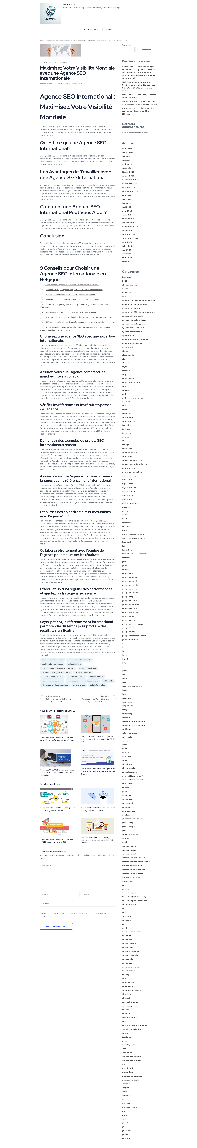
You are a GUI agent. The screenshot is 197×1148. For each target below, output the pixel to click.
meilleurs (126, 729)
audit (124, 394)
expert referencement (133, 534)
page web (126, 795)
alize (124, 359)
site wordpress (129, 1006)
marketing (127, 713)
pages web (127, 799)
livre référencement (132, 686)
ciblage (125, 444)
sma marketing (129, 1017)
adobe (125, 289)
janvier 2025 (128, 222)
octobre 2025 (129, 187)
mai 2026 (126, 160)
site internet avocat (132, 990)
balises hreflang (74, 664)
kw (123, 674)
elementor (127, 522)
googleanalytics (130, 639)
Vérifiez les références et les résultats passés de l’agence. (71, 294)
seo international (79, 84)
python (125, 838)
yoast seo (127, 1130)
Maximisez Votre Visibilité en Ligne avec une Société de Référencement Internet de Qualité (57, 772)
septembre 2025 (130, 191)
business (126, 433)
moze (124, 745)
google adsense (129, 577)
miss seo (126, 741)
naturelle (126, 756)
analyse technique (131, 382)
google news (128, 616)
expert (125, 530)
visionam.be (69, 4)
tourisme (126, 1037)
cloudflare (127, 448)
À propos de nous (91, 29)
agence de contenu (131, 308)
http (124, 663)
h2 (123, 647)
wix (123, 1099)
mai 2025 (126, 207)
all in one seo (128, 363)
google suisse (128, 632)
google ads (127, 573)
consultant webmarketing (134, 464)
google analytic (129, 589)
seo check (127, 939)
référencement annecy (133, 858)
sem (124, 912)
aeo (124, 296)
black (124, 409)
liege (124, 678)
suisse (125, 1033)
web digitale (128, 1068)
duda (124, 515)
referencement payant (133, 873)
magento (126, 698)
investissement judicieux (52, 676)
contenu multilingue (87, 668)
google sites (128, 628)
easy (124, 518)
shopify (125, 974)
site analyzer (128, 982)
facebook (126, 542)
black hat (126, 413)
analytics (126, 386)
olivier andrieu (129, 768)
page (124, 791)
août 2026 (127, 148)
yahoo (125, 1123)
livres (125, 690)
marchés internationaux (52, 681)
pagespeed (127, 803)
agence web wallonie (132, 343)
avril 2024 (127, 257)
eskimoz (126, 526)
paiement (126, 807)
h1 (123, 643)
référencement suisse (133, 877)
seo (124, 924)
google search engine (132, 624)
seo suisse (127, 963)
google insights (129, 608)
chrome (126, 441)
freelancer (127, 557)
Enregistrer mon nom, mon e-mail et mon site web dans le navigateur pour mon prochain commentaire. (73, 914)
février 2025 (128, 219)
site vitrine (127, 994)
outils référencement (132, 776)
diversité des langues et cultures (56, 672)
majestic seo (128, 706)
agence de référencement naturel (54, 84)
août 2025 (127, 195)
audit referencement (132, 398)
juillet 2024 (127, 246)
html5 (125, 659)
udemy (125, 1041)
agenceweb (127, 347)
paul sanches (128, 811)
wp (123, 1111)
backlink (126, 402)
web (124, 1064)
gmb (124, 561)
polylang (126, 815)
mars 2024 (127, 261)
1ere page (127, 277)
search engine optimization (135, 900)
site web (126, 998)
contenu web (128, 468)
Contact (109, 29)
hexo (124, 655)
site (124, 978)
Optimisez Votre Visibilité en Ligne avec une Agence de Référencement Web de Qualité (98, 771)
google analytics (130, 593)
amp (124, 374)
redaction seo (129, 846)
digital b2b (127, 480)
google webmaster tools (134, 635)
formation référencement (134, 554)
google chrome (129, 600)
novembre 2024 (130, 230)
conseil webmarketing (133, 460)
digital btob (127, 483)
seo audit (126, 935)
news (124, 760)
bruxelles (126, 425)
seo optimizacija (130, 955)
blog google (127, 417)
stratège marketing (131, 1029)
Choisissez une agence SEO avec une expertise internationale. (72, 285)
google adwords (130, 585)
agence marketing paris (133, 324)
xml (124, 1119)
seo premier (128, 959)
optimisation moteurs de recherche (83, 681)
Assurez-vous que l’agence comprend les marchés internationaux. (74, 289)
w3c (124, 1048)
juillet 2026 (127, 152)
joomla (125, 670)
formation (127, 550)
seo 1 (124, 928)
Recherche (146, 50)
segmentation (129, 904)
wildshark (127, 1095)
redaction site (129, 850)
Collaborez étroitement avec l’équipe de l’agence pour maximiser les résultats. (79, 317)
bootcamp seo (129, 421)
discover (126, 507)
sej (123, 908)
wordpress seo (129, 1107)
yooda (125, 1134)
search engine (129, 893)
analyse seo (128, 378)
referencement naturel (133, 869)
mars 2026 (127, 168)
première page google (132, 819)
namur (125, 748)
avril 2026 (127, 164)
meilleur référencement (134, 721)
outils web (127, 783)
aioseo (125, 351)
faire (124, 546)
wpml (124, 1115)
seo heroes (127, 947)
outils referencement (132, 780)
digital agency (129, 476)
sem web (126, 916)
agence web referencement (135, 339)
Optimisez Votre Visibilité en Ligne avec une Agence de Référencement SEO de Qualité (98, 739)
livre (124, 682)
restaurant (127, 881)
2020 (124, 281)
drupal (125, 511)
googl (124, 565)
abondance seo (129, 285)
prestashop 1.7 (129, 826)
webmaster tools (130, 1080)
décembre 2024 (130, 226)
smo (124, 1021)
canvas (125, 437)
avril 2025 (127, 211)
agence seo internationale (79, 660)
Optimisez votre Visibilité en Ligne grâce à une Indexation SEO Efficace (138, 111)
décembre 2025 (130, 180)
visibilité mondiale (97, 685)
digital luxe (127, 495)
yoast (125, 1126)
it (123, 667)
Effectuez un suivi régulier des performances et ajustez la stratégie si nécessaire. (80, 322)
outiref (125, 787)
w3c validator (128, 1052)
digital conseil (129, 487)
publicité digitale (130, 834)
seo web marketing (131, 967)
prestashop (127, 822)
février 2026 (128, 172)
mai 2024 (126, 254)
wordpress (127, 1103)
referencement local (132, 865)
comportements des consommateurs (58, 668)
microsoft (127, 737)
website (126, 1084)
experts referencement (133, 538)
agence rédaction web (133, 328)
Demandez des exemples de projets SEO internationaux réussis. (73, 299)
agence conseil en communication (139, 300)
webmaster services (132, 1076)
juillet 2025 (127, 199)
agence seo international (52, 660)
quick (124, 842)
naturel (125, 752)
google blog (127, 596)
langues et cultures (76, 676)
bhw (124, 405)
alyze (124, 367)
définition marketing (132, 472)
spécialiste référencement (135, 1025)
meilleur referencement (134, 725)
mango (125, 709)
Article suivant (95, 699)
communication (129, 452)
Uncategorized (129, 1045)
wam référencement (132, 1060)
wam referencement (132, 1056)
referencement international (136, 861)
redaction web (129, 854)
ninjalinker (127, 764)
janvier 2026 (128, 176)
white (125, 1091)
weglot (125, 1087)
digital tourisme (130, 503)
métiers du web (129, 733)
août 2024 (127, 242)
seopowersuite (129, 971)
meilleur (126, 717)
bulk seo (126, 429)
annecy (125, 390)
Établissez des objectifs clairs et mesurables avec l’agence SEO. (73, 312)
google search (129, 620)
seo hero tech (129, 943)
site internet (128, 986)
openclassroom (129, 772)
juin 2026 (126, 156)
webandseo (127, 1072)
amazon (126, 370)
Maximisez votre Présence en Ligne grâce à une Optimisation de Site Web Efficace (97, 840)
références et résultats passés (55, 685)
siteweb (126, 1013)
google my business (131, 612)
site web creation (130, 1002)
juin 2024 (126, 250)
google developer (130, 604)
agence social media (132, 331)
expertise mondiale (83, 672)
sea (124, 885)
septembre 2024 (130, 238)
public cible (108, 681)
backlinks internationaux (52, 664)
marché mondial (96, 676)
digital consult (129, 491)
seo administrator (131, 932)
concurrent (127, 456)
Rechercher (127, 45)
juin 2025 (126, 203)
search (125, 889)
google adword (129, 581)
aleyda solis (128, 355)
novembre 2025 (129, 183)
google (125, 569)
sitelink (125, 1010)
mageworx (127, 702)
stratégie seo (79, 685)
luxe (124, 694)
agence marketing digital (134, 320)
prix (124, 830)
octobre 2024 (129, 234)
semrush (126, 920)
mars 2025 (127, 215)
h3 (123, 651)
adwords (126, 292)
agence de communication (135, 304)
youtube (126, 1138)
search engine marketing (134, 897)
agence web (128, 335)
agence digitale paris (132, 316)
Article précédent (60, 699)
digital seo (127, 499)
